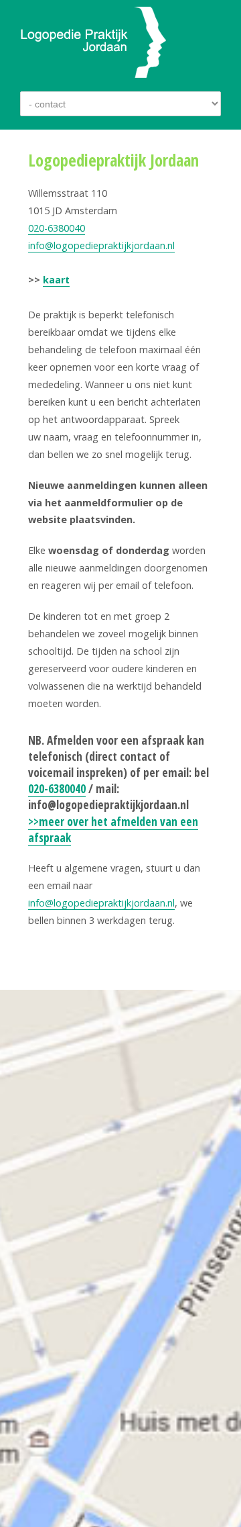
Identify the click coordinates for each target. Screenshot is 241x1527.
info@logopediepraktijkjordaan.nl (101, 245)
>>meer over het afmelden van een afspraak (113, 829)
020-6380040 (56, 228)
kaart (56, 279)
